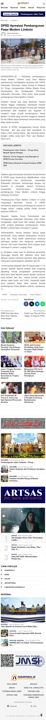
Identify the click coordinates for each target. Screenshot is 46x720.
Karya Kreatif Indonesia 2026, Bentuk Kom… (25, 634)
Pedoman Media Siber (11, 691)
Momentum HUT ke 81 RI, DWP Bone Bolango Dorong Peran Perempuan (33, 372)
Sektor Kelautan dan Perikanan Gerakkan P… (27, 470)
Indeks (12, 688)
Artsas (14, 535)
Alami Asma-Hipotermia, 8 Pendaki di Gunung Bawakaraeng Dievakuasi (34, 398)
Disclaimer (12, 684)
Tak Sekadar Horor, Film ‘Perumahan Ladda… (27, 539)
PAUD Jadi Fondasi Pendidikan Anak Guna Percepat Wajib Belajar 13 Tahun (34, 348)
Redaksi (33, 684)
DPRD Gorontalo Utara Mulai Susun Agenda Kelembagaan (10, 314)
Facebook (13, 706)
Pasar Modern (35, 294)
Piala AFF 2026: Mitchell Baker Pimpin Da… (24, 557)
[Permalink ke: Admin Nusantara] (3, 34)
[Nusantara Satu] (23, 3)
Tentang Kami (34, 691)
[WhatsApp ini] (42, 303)
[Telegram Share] (37, 303)
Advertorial (10, 583)
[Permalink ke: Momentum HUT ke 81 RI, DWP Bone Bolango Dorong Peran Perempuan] (34, 361)
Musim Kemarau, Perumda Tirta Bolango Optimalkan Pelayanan (10, 347)
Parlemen (4, 460)
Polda (7, 579)
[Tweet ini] (31, 303)
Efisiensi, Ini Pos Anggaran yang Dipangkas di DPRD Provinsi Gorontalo (21, 157)
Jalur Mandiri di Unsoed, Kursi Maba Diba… (19, 626)
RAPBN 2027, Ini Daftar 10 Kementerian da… (26, 644)
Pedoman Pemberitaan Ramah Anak (34, 696)
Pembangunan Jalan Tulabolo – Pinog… (18, 462)
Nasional (4, 624)
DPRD (4, 294)
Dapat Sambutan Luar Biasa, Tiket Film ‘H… (25, 548)
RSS (35, 706)
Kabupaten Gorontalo (18, 294)
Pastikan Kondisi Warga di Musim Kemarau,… (23, 479)
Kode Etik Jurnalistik (33, 688)
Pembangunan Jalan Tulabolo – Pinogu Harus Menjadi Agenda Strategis (20, 151)
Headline (12, 640)
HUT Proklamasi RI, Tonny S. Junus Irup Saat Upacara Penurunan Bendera (11, 398)
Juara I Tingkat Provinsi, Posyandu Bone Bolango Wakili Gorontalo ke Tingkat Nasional (11, 373)
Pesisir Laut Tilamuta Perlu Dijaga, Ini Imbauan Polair (34, 313)
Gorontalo (10, 570)
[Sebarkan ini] (26, 303)
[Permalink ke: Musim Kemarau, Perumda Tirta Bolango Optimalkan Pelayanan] (11, 337)
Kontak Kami (12, 695)
